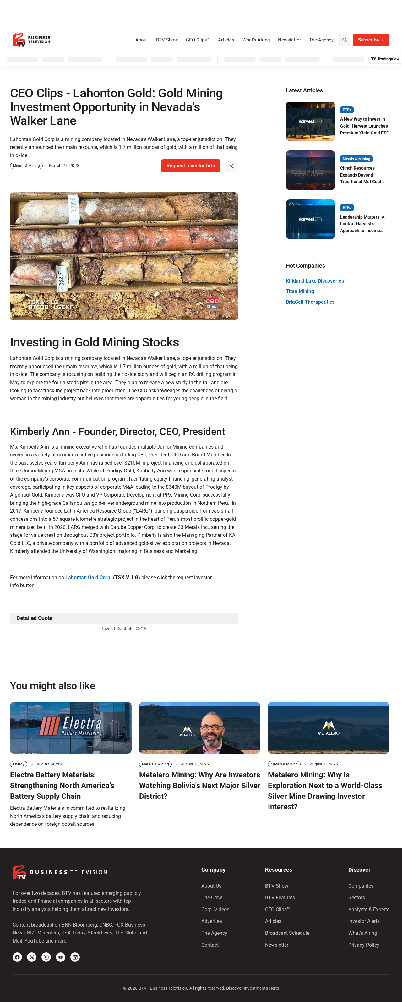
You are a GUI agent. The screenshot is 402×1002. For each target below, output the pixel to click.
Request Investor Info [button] (190, 166)
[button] (231, 166)
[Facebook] (17, 957)
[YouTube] (60, 957)
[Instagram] (46, 957)
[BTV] (31, 40)
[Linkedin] (75, 957)
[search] (344, 40)
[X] (31, 957)
